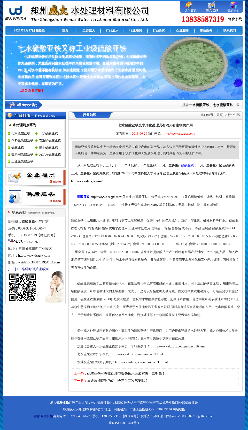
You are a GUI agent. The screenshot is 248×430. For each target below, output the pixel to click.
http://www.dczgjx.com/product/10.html (179, 346)
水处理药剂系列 (24, 125)
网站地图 (179, 409)
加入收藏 (212, 10)
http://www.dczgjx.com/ (87, 181)
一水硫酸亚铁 (196, 105)
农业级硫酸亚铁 (50, 140)
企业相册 (182, 30)
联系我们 (233, 10)
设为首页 (190, 10)
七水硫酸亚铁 (220, 105)
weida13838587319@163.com (39, 262)
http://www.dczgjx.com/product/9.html (137, 354)
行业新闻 (159, 30)
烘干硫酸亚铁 (48, 147)
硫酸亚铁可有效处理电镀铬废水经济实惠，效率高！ (126, 373)
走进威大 (88, 30)
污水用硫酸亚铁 (50, 154)
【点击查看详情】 (31, 90)
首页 (65, 30)
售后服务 (206, 30)
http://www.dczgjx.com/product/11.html (141, 362)
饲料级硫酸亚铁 (22, 140)
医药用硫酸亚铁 (22, 154)
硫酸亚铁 (17, 147)
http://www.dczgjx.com (34, 255)
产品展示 (112, 30)
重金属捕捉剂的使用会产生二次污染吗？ (117, 381)
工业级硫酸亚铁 (22, 161)
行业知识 (135, 30)
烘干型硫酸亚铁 (141, 402)
